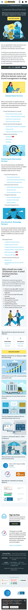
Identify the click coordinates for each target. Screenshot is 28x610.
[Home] (8, 5)
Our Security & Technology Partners (11, 223)
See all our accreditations (15, 545)
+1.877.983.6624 (5, 564)
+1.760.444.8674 (20, 343)
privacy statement (16, 603)
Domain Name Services (14, 96)
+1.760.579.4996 (16, 564)
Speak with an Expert (14, 18)
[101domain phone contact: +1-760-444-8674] (20, 2)
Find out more (12, 467)
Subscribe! (15, 523)
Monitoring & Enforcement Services (11, 160)
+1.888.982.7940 (14, 565)
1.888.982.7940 (7, 343)
